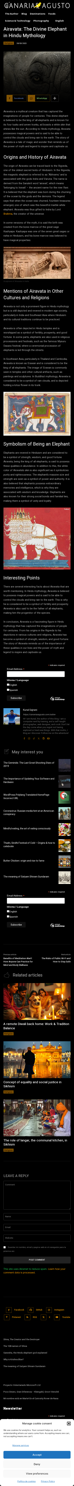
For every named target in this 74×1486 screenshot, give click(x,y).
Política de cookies (26, 1481)
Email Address (15, 669)
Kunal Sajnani (30, 710)
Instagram (59, 1309)
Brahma (7, 214)
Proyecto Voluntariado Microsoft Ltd (21, 1385)
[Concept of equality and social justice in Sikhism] (37, 1059)
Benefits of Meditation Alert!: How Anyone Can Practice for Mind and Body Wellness (18, 962)
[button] (69, 1423)
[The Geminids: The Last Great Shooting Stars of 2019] (65, 765)
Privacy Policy (48, 1481)
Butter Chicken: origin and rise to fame (23, 861)
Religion (8, 43)
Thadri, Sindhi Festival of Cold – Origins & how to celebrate (29, 844)
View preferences (37, 1473)
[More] (55, 98)
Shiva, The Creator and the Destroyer (21, 1339)
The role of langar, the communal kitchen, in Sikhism (35, 1142)
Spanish (13, 690)
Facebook (19, 1309)
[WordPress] (43, 737)
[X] (39, 737)
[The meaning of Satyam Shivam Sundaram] (65, 877)
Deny (37, 1464)
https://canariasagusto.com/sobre (39, 714)
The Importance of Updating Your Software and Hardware (28, 780)
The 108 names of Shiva (15, 1346)
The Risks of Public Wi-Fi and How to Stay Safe (56, 960)
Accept (37, 1454)
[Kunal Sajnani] (11, 724)
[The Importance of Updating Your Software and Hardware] (65, 781)
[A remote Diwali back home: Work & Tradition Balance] (37, 1001)
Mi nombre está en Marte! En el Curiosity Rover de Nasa (30, 1398)
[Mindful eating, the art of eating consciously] (65, 829)
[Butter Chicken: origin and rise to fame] (65, 861)
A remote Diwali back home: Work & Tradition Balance (36, 1026)
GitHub (39, 1309)
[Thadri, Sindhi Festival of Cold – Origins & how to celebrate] (65, 845)
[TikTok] (34, 737)
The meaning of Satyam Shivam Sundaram (26, 876)
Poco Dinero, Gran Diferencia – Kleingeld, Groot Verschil (31, 1391)
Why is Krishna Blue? (13, 1359)
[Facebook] (24, 737)
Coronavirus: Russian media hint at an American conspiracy (28, 812)
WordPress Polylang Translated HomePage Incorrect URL (26, 796)
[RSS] (27, 1317)
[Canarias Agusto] (37, 5)
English (13, 685)
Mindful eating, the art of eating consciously (27, 828)
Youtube (66, 1317)
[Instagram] (29, 737)
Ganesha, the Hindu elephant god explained (25, 1352)
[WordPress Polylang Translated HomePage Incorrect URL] (65, 797)
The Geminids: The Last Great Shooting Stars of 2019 (28, 764)
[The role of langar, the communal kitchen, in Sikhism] (37, 1117)
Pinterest (16, 1317)
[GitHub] (31, 1310)
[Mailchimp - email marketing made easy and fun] (57, 701)
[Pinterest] (7, 1317)
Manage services (20, 1445)
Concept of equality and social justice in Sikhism (32, 1084)
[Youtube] (48, 737)
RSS (35, 1317)
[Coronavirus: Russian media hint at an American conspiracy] (65, 813)
